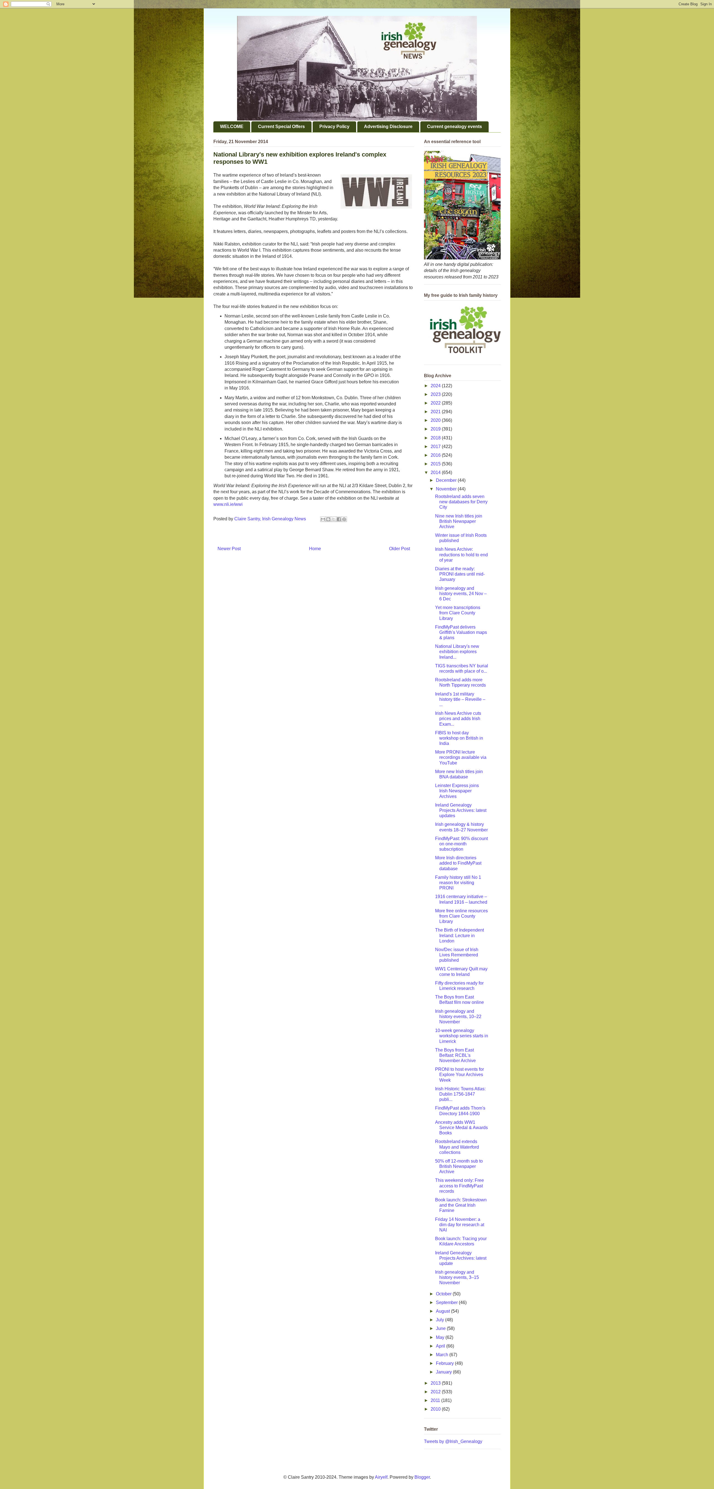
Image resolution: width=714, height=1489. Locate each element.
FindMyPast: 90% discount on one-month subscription (461, 843)
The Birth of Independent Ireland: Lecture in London (459, 935)
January (444, 1372)
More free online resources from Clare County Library (461, 916)
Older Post (399, 548)
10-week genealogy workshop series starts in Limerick (461, 1035)
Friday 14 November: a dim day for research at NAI (459, 1224)
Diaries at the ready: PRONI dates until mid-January (460, 574)
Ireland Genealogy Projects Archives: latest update (460, 1258)
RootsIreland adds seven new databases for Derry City (461, 501)
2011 (436, 1400)
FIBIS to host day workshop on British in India (459, 738)
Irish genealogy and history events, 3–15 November (457, 1277)
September (447, 1302)
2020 (436, 420)
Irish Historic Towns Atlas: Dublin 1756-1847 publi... (460, 1094)
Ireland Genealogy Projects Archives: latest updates (460, 810)
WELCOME (231, 126)
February (445, 1363)
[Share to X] (333, 519)
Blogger (422, 1477)
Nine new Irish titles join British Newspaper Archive (458, 521)
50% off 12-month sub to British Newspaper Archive (459, 1166)
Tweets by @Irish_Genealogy (453, 1441)
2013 (436, 1383)
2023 (436, 394)
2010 (436, 1409)
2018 (436, 438)
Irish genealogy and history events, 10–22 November (458, 1016)
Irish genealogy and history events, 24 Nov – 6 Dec (461, 593)
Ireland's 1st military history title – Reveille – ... (460, 699)
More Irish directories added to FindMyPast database (458, 863)
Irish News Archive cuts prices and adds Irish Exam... (458, 718)
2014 (436, 472)
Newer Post (229, 548)
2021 (436, 411)
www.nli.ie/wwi (228, 504)
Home (315, 548)
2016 (436, 455)
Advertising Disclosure (388, 126)
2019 (436, 429)
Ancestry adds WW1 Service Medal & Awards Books (461, 1127)
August (443, 1311)
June (441, 1328)
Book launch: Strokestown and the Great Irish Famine (461, 1205)
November (447, 489)
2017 (436, 446)
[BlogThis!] (328, 519)
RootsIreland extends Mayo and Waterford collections (457, 1146)
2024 (436, 385)
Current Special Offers (281, 126)
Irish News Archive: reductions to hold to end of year (461, 554)
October (444, 1293)
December (447, 480)
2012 (436, 1391)
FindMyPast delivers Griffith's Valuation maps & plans (461, 632)
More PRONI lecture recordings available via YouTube (460, 757)
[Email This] (323, 519)
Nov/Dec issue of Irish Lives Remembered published (456, 955)
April (441, 1346)
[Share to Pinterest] (344, 519)
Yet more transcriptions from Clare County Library (457, 612)
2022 (436, 403)
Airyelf (381, 1477)
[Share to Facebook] (339, 519)
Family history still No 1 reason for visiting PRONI (458, 882)
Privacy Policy (334, 126)
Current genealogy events (454, 126)
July (440, 1319)
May (440, 1337)
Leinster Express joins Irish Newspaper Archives (457, 790)
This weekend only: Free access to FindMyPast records (459, 1185)
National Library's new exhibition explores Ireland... (457, 651)
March (442, 1354)
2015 (436, 463)
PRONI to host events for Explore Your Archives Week (459, 1074)
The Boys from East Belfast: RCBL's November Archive (455, 1055)
